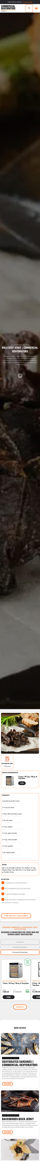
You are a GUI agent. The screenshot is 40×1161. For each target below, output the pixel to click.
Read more (7, 1084)
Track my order (27, 2)
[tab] (20, 942)
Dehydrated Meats (10, 1058)
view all (20, 1007)
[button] (29, 8)
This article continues (16, 916)
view (22, 783)
